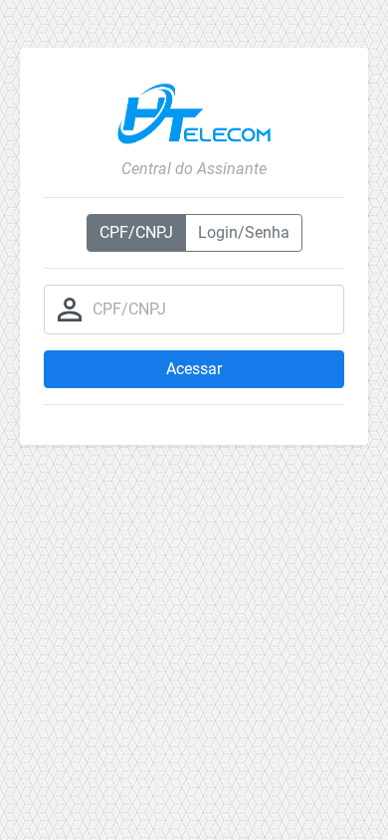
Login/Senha (244, 232)
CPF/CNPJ (136, 232)
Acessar (194, 368)
